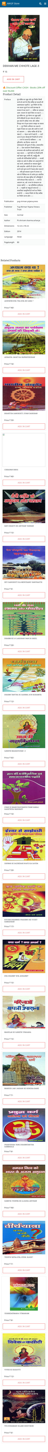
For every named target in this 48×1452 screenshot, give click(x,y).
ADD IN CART (13, 79)
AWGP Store (12, 3)
